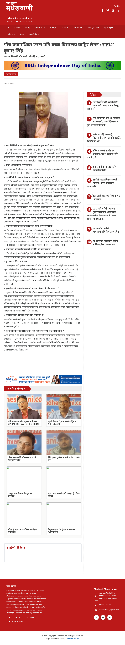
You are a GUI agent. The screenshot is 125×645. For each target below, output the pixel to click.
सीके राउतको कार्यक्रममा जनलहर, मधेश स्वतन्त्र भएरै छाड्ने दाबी (102, 154)
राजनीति (27, 27)
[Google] (118, 10)
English (117, 6)
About (32, 617)
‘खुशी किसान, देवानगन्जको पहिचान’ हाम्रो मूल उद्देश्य (62, 423)
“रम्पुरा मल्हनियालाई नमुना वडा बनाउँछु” (20, 495)
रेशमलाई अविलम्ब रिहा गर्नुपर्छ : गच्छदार (106, 197)
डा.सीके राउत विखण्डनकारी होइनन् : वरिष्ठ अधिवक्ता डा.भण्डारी (102, 183)
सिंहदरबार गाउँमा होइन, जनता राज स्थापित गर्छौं (61, 531)
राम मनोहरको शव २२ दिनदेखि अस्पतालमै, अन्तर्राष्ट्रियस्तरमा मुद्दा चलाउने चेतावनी (103, 121)
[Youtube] (109, 617)
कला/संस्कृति (108, 27)
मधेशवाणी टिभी (78, 27)
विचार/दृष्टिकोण (93, 27)
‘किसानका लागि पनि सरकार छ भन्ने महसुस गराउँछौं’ (22, 459)
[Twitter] (108, 10)
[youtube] (113, 10)
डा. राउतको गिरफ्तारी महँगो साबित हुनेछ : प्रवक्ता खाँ (105, 243)
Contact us (16, 617)
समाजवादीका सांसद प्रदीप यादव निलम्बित (104, 168)
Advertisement (18, 621)
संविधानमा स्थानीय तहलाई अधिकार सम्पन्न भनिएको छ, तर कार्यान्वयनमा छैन (24, 423)
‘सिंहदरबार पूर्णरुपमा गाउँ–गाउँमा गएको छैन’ (64, 459)
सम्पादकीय (64, 27)
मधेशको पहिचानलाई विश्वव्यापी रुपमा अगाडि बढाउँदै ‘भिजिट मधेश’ (104, 137)
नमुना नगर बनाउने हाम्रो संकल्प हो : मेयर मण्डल (64, 495)
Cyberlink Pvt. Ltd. (72, 638)
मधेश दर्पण (11, 34)
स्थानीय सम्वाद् (40, 27)
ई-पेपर (22, 34)
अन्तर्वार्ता (53, 27)
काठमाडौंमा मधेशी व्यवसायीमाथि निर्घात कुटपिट (106, 230)
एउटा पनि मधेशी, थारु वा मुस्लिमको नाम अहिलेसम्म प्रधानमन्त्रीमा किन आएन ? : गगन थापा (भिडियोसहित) (101, 214)
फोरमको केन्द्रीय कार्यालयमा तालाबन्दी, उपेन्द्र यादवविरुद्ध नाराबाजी (103, 105)
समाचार (17, 27)
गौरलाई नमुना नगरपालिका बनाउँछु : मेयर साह (22, 531)
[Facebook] (103, 10)
